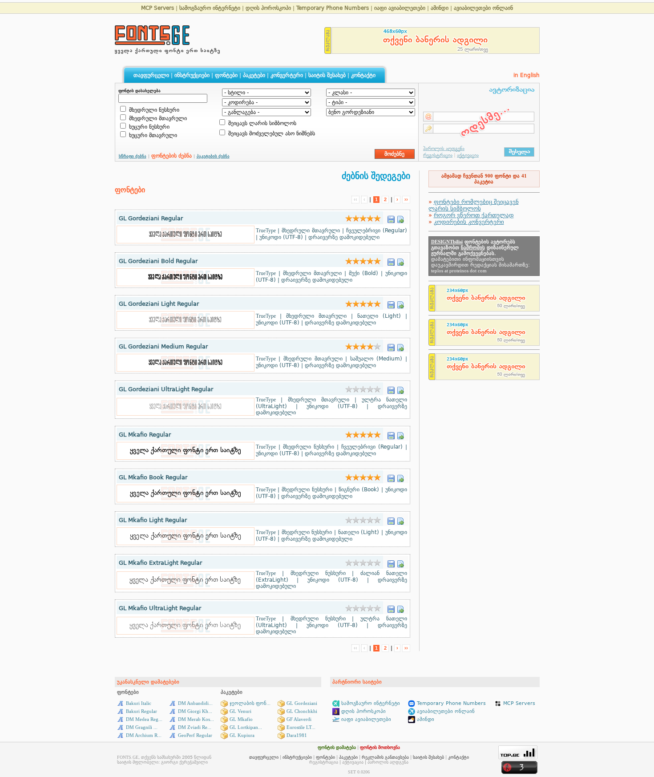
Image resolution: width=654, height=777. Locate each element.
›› (406, 199)
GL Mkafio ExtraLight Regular (160, 562)
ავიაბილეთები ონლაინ (483, 8)
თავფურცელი (151, 75)
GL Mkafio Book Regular (153, 477)
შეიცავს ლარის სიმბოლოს (261, 123)
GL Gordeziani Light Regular (159, 303)
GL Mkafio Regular (145, 434)
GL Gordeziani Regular (151, 218)
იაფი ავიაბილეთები (399, 8)
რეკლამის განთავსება (385, 757)
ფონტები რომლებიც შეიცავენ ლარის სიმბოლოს (473, 205)
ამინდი (439, 8)
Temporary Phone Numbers (332, 8)
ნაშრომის (473, 248)
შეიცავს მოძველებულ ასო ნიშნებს (270, 133)
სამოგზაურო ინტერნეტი (209, 8)
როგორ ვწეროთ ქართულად (474, 215)
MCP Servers (158, 8)
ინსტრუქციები (192, 75)
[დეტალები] (400, 217)
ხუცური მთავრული (152, 135)
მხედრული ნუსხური (153, 110)
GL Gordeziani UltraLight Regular (166, 389)
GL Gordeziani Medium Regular (163, 346)
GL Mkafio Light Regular (153, 520)
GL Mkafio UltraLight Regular (160, 608)
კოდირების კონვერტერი (469, 222)
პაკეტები (254, 75)
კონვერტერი (286, 75)
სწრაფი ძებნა (132, 156)
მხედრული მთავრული (157, 118)
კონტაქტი (363, 75)
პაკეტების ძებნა (213, 156)
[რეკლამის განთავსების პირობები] (327, 51)
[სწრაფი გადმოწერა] (391, 217)
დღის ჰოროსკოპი (268, 8)
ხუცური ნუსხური (148, 127)
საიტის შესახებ (327, 75)
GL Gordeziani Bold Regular (158, 261)
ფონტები (226, 75)
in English (526, 75)
